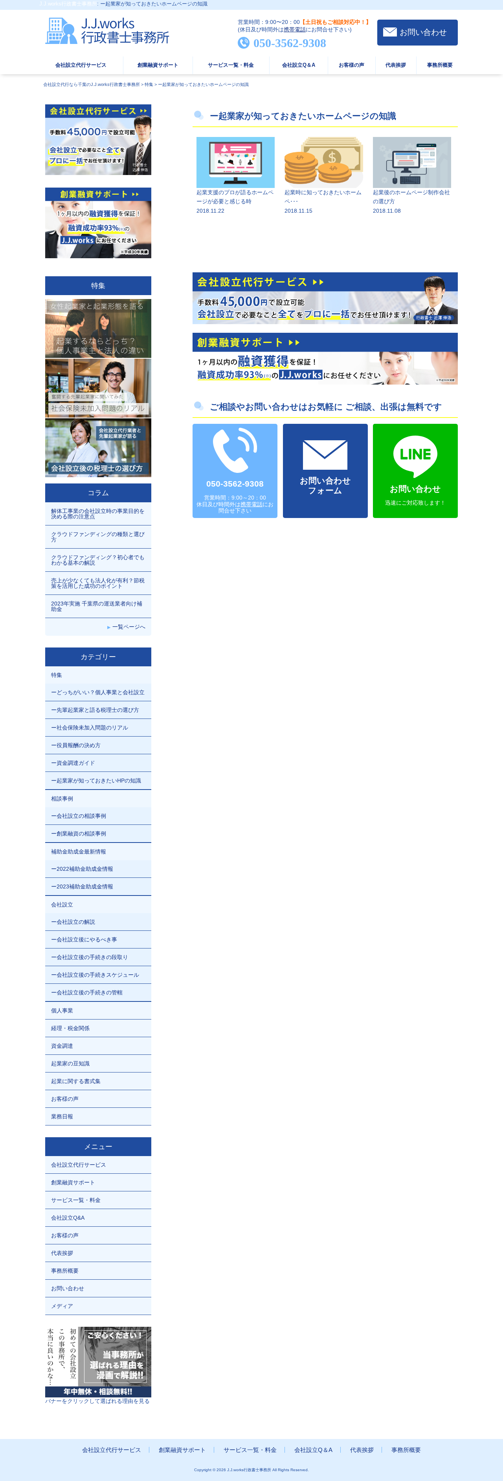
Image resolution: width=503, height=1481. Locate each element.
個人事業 (62, 1010)
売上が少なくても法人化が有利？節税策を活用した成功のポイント (98, 583)
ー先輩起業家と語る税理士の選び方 (95, 710)
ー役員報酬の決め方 (76, 745)
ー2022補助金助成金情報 (82, 869)
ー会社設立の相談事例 (78, 816)
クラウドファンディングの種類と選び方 (98, 537)
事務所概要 (440, 65)
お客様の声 (351, 65)
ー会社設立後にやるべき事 (84, 939)
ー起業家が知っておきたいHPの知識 (96, 780)
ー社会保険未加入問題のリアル (89, 727)
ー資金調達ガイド (73, 763)
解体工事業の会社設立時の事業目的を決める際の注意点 (98, 514)
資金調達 (62, 1046)
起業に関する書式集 (76, 1081)
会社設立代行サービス (80, 65)
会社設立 (62, 904)
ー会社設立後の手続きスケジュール (95, 975)
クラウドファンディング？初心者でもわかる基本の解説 (98, 560)
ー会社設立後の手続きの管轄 (87, 992)
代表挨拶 (396, 65)
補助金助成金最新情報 (78, 851)
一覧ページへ (128, 627)
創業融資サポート (158, 65)
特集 (56, 675)
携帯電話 (295, 29)
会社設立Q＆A (298, 65)
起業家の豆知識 (70, 1063)
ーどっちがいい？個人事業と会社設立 (98, 692)
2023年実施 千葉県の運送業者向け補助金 (96, 606)
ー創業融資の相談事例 (78, 833)
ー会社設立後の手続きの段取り (89, 957)
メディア (62, 1306)
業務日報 (62, 1116)
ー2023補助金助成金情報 (82, 886)
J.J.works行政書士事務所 (68, 4)
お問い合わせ (423, 32)
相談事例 (62, 798)
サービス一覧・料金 (231, 65)
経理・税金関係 (70, 1028)
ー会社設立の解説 (73, 922)
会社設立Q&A (67, 1218)
